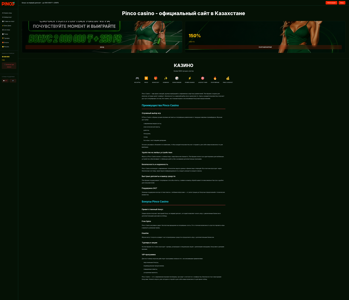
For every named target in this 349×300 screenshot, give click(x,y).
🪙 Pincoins (5, 46)
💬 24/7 (5, 80)
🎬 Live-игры (6, 30)
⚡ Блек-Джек (6, 25)
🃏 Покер (5, 34)
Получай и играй (265, 47)
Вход (342, 2)
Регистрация (331, 2)
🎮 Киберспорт (7, 17)
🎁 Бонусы (5, 42)
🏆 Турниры (6, 38)
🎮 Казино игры (7, 13)
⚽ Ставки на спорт (8, 21)
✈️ (13, 80)
